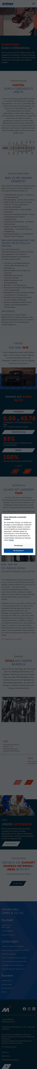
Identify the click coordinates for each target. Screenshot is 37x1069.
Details (11, 540)
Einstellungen (18, 545)
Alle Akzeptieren (18, 550)
